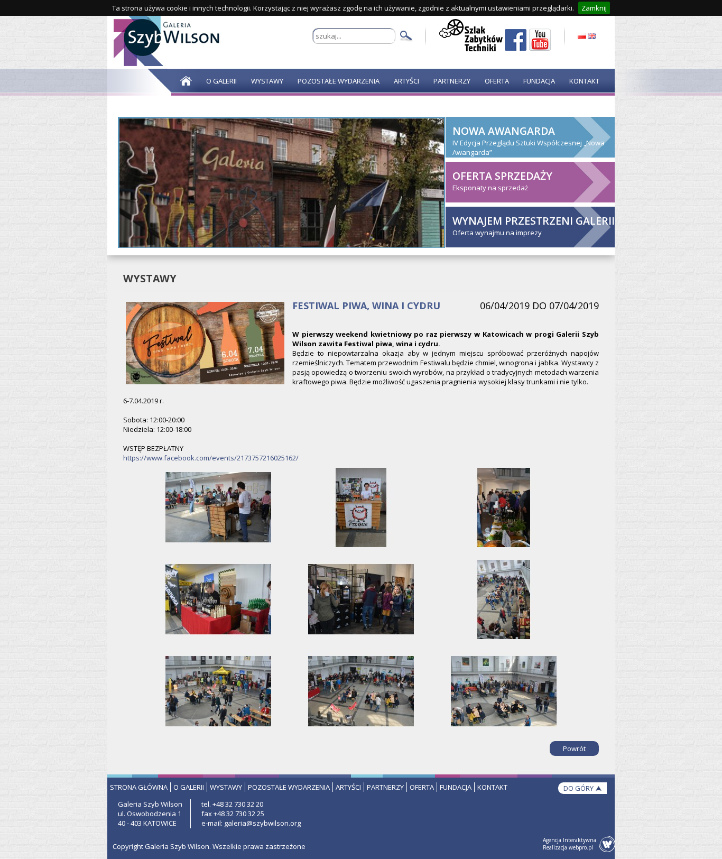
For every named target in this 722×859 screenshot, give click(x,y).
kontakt (492, 787)
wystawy (226, 787)
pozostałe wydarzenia (289, 787)
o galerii (188, 787)
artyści (348, 787)
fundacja (455, 787)
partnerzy (385, 787)
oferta (422, 787)
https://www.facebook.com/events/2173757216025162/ (211, 458)
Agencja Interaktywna (569, 840)
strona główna (139, 787)
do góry (578, 788)
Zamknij (594, 8)
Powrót (574, 748)
